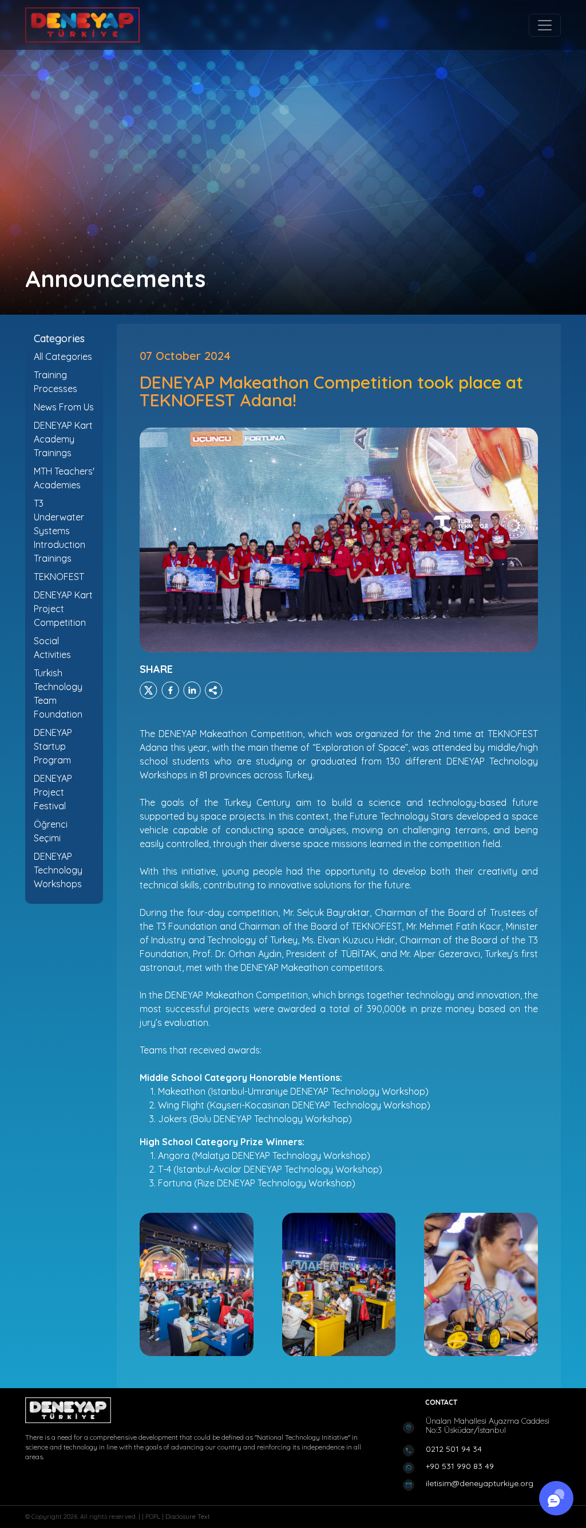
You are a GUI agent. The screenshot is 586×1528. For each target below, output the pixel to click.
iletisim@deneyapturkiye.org (479, 1483)
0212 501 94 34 (454, 1449)
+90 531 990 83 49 (460, 1466)
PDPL (153, 1517)
